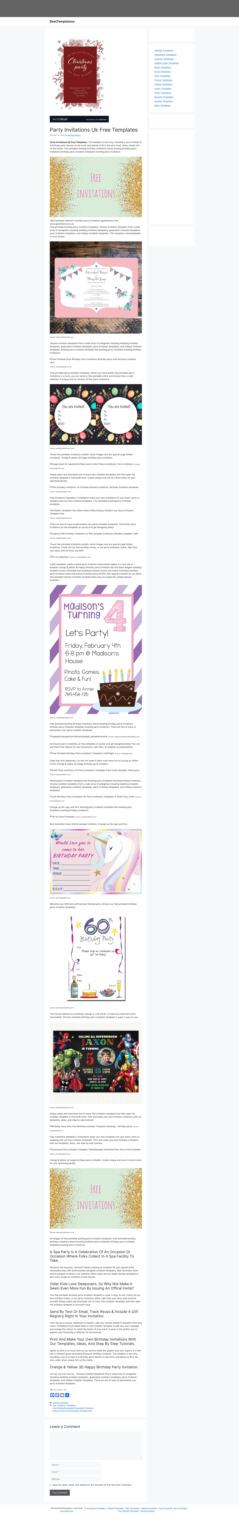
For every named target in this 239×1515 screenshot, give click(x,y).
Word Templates (162, 105)
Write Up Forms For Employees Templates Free (72, 1411)
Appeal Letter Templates (166, 63)
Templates (71, 1405)
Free (54, 1405)
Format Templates (163, 80)
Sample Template (149, 1508)
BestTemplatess (62, 21)
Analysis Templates (164, 59)
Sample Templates (60, 1403)
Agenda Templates (163, 50)
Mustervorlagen (148, 1511)
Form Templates (162, 76)
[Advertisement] (171, 179)
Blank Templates (162, 67)
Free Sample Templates (95, 1508)
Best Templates (132, 1508)
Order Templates (162, 93)
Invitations (61, 1405)
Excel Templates (162, 71)
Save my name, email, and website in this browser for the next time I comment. (92, 1485)
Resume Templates (164, 97)
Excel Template (165, 1508)
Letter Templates (162, 88)
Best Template (180, 1508)
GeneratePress (66, 1511)
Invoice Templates (163, 84)
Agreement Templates (165, 54)
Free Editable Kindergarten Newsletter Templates (73, 1408)
